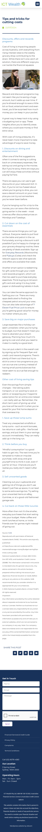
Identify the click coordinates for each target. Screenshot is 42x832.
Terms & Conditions (12, 751)
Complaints (9, 745)
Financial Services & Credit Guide (17, 735)
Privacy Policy (10, 740)
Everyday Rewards (15, 252)
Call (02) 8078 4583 (10, 759)
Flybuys (10, 255)
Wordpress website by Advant (21, 826)
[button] (37, 4)
